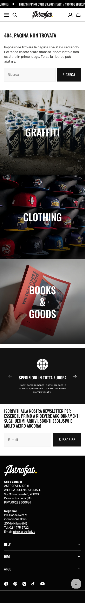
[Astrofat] (42, 15)
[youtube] (42, 583)
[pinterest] (15, 583)
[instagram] (24, 583)
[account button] (70, 14)
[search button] (14, 14)
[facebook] (6, 583)
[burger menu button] (6, 14)
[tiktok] (33, 583)
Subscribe (67, 439)
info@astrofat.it (24, 532)
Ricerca (69, 74)
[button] (78, 14)
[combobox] (30, 75)
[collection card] (42, 132)
